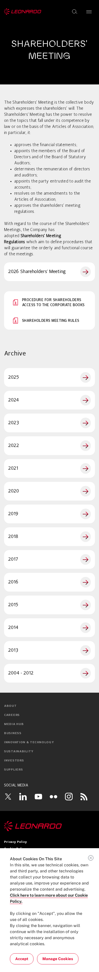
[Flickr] (53, 796)
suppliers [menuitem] (13, 769)
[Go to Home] (49, 826)
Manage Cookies (57, 959)
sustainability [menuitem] (19, 751)
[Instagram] (69, 796)
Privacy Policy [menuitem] (15, 842)
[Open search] (74, 11)
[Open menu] (89, 11)
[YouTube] (38, 796)
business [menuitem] (13, 733)
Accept (21, 959)
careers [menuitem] (12, 715)
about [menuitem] (10, 706)
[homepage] (22, 11)
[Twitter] (8, 796)
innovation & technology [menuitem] (29, 742)
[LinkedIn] (23, 796)
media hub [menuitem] (14, 724)
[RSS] (84, 796)
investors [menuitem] (14, 760)
